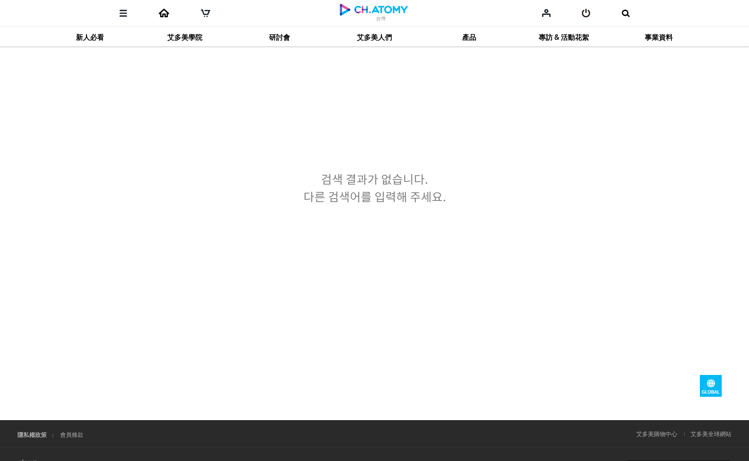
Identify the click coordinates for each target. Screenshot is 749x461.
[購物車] (205, 13)
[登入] (586, 13)
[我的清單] (546, 13)
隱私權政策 (32, 434)
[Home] (163, 13)
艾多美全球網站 (710, 433)
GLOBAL (711, 386)
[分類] (123, 13)
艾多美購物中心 (656, 433)
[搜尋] (625, 13)
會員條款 (71, 434)
